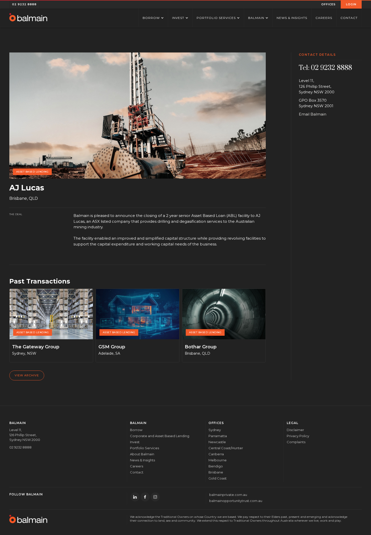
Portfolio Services (144, 448)
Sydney (214, 430)
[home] (28, 18)
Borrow (136, 430)
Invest (135, 442)
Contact (349, 18)
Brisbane (215, 472)
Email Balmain (312, 114)
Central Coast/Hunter (225, 448)
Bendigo (215, 466)
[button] (328, 4)
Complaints (296, 442)
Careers (323, 18)
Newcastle (217, 442)
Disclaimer (295, 430)
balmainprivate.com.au (228, 495)
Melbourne (217, 460)
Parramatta (217, 436)
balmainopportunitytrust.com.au (235, 501)
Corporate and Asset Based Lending (159, 436)
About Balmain (142, 454)
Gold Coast (217, 478)
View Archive (27, 375)
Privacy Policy (298, 436)
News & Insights (292, 18)
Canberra (216, 454)
